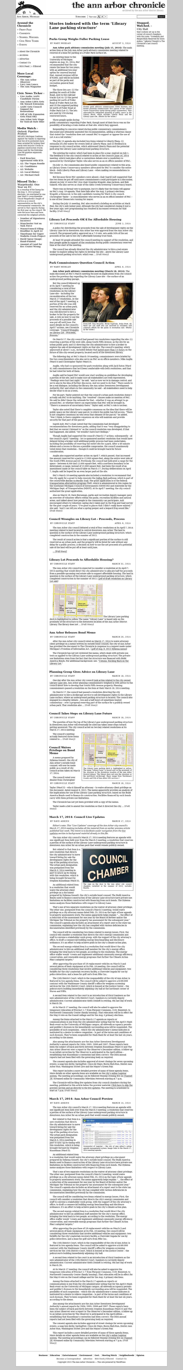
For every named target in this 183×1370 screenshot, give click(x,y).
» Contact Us (24, 62)
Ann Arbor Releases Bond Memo (72, 632)
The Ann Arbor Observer (28, 81)
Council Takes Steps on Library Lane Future (80, 713)
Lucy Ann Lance (29, 84)
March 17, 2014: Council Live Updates (77, 817)
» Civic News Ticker (27, 41)
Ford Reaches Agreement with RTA (31, 159)
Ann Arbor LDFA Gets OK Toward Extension (32, 103)
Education (55, 1355)
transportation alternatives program (68, 483)
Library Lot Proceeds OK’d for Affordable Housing (85, 219)
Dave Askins (61, 821)
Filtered (110, 1359)
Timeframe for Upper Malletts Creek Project (32, 235)
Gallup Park (101, 478)
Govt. (97, 1355)
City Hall (142, 29)
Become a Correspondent (68, 1359)
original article (37, 215)
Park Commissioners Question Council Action (82, 262)
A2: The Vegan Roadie (32, 163)
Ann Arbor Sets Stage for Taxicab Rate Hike (32, 120)
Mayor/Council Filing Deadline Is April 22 (31, 230)
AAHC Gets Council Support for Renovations (31, 109)
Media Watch (26, 128)
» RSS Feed (23, 66)
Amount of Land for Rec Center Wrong (31, 245)
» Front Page (24, 29)
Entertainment (69, 1355)
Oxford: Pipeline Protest (28, 132)
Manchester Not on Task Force (31, 224)
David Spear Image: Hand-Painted (31, 240)
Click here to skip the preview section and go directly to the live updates (91, 1086)
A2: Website (26, 169)
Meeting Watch (109, 1355)
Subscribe (80, 16)
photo (148, 41)
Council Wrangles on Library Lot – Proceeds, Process (64, 332)
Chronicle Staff (64, 224)
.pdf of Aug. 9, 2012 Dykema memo (109, 649)
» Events (22, 44)
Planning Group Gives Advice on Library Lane (82, 671)
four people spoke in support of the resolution (72, 242)
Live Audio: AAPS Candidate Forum (29, 97)
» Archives (23, 55)
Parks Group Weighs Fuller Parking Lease (79, 39)
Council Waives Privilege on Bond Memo (62, 750)
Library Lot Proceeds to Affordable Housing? (81, 559)
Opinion (140, 1355)
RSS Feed (99, 1359)
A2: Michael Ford (29, 175)
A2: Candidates (28, 166)
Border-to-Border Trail (77, 481)
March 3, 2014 (57, 870)
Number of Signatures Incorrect (32, 219)
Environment (85, 1355)
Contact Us (121, 1359)
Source (21, 155)
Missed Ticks (26, 181)
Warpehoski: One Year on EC (28, 185)
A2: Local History (29, 172)
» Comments (23, 33)
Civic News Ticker (29, 93)
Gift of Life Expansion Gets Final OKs (32, 115)
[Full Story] (63, 211)
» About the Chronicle (29, 51)
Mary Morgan (62, 43)
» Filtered (36, 66)
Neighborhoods (126, 1355)
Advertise (87, 1359)
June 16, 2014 (122, 155)
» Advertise (23, 59)
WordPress (121, 1362)
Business (43, 1355)
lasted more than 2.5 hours (111, 350)
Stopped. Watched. (143, 24)
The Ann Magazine (30, 86)
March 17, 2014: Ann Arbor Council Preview (81, 1098)
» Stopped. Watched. (28, 37)
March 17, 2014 (103, 641)
